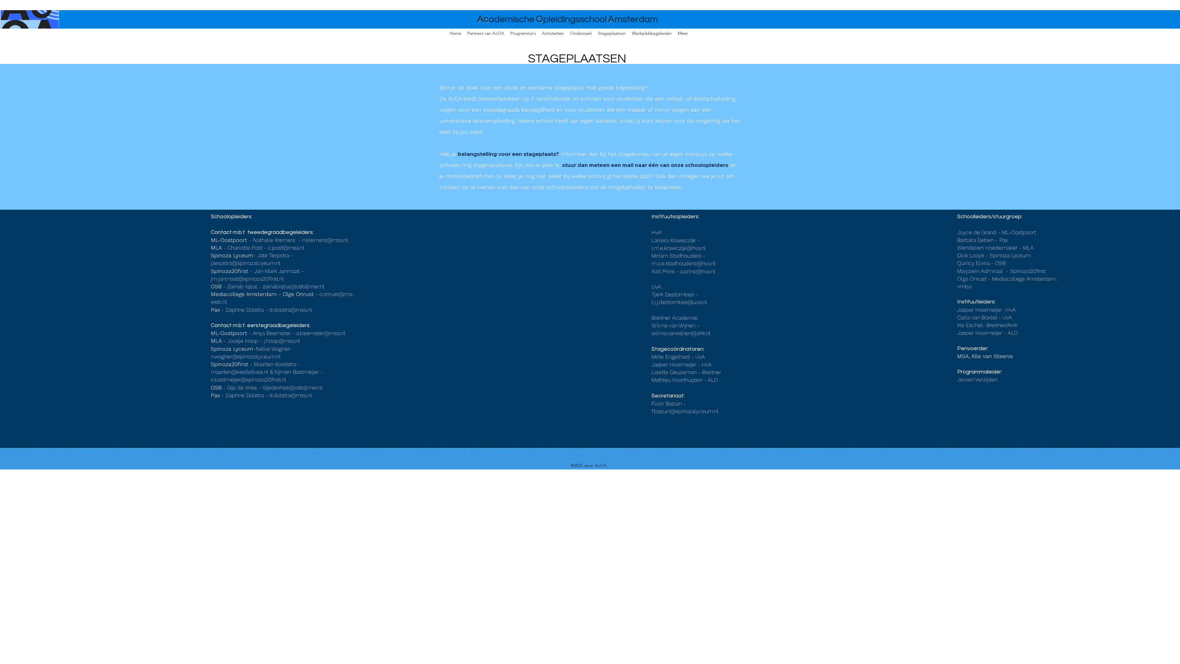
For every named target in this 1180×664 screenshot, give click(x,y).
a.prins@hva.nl (697, 271)
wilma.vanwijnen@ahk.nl (681, 333)
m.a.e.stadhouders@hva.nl (683, 263)
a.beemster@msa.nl (321, 333)
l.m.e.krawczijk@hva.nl (678, 248)
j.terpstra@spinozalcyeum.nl (246, 263)
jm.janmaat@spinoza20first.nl (247, 278)
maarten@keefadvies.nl (239, 372)
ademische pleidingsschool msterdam (568, 19)
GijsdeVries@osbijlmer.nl (292, 387)
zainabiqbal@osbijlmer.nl (293, 286)
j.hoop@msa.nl (282, 341)
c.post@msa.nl (286, 247)
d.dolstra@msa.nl (290, 309)
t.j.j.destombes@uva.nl (679, 302)
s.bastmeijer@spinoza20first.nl (248, 379)
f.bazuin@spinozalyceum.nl (685, 411)
